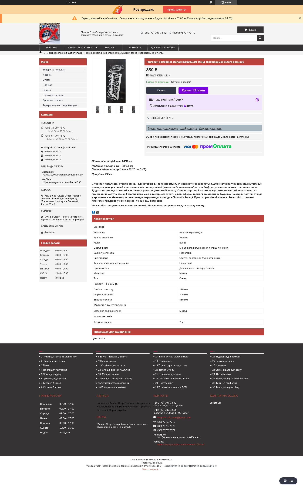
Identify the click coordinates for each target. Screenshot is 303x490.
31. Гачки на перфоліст (224, 383)
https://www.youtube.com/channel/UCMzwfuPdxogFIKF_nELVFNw (63, 182)
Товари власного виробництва (60, 105)
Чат (291, 480)
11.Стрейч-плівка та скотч (112, 365)
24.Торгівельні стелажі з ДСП (171, 387)
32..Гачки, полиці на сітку (225, 387)
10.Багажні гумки (107, 361)
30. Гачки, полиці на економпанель (230, 378)
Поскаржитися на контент (176, 466)
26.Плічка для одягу (223, 361)
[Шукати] (260, 38)
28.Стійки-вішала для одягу (227, 370)
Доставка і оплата (163, 47)
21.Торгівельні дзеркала (168, 374)
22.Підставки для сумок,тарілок (172, 378)
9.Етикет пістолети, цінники (112, 356)
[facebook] (93, 212)
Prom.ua (168, 459)
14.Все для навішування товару (115, 378)
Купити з (187, 90)
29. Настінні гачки (221, 374)
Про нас (110, 47)
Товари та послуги (80, 47)
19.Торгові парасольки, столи (171, 365)
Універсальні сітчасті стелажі (65, 52)
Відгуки (47, 90)
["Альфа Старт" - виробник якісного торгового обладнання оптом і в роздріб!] (49, 43)
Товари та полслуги (54, 69)
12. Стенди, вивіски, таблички (114, 370)
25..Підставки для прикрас (226, 356)
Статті (46, 79)
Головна (51, 47)
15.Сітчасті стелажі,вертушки (113, 383)
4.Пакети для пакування (54, 370)
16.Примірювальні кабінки (112, 387)
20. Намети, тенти (164, 370)
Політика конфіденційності (203, 466)
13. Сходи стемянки (108, 374)
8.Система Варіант (51, 387)
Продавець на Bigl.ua (151, 463)
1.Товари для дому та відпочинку (59, 356)
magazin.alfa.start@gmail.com (59, 147)
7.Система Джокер (51, 383)
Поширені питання (53, 95)
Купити (161, 90)
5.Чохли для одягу (51, 374)
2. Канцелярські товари (53, 361)
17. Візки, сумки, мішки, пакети (171, 356)
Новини (47, 74)
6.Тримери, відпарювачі (53, 378)
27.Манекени (219, 365)
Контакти (135, 47)
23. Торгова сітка (164, 383)
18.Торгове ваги (163, 361)
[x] (97, 212)
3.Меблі (45, 365)
